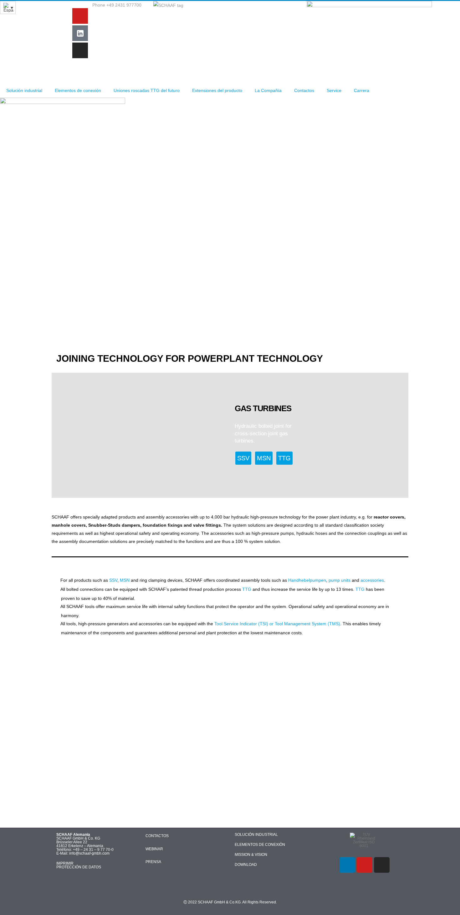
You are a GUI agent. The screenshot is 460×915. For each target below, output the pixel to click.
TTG (246, 589)
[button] (58, 435)
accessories (372, 580)
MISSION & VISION (251, 854)
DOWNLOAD (246, 864)
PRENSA (153, 862)
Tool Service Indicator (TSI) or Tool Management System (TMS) (277, 623)
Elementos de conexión (78, 90)
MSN (125, 580)
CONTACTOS (157, 836)
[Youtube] (80, 16)
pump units (339, 580)
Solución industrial (24, 90)
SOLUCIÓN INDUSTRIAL (256, 834)
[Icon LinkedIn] (80, 33)
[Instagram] (80, 50)
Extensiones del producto (217, 90)
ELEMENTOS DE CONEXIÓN (260, 844)
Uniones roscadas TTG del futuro (147, 90)
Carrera (361, 90)
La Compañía (268, 90)
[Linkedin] (347, 865)
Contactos (304, 90)
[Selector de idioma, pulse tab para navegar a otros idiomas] (8, 7)
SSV (113, 580)
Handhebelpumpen (307, 580)
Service (334, 90)
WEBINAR (154, 849)
